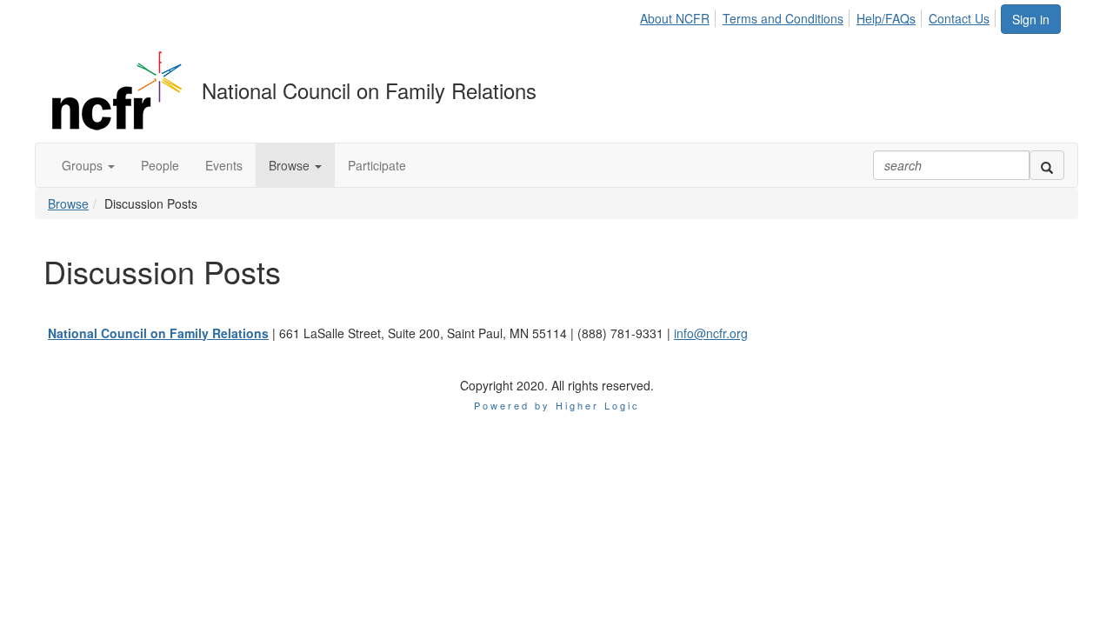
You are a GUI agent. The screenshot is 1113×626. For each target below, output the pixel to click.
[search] (1047, 165)
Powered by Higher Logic (557, 405)
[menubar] (819, 15)
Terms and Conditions (783, 18)
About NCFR (675, 18)
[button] (88, 165)
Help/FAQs (886, 18)
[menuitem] (679, 15)
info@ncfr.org (711, 333)
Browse (68, 203)
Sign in (1031, 19)
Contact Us (959, 18)
